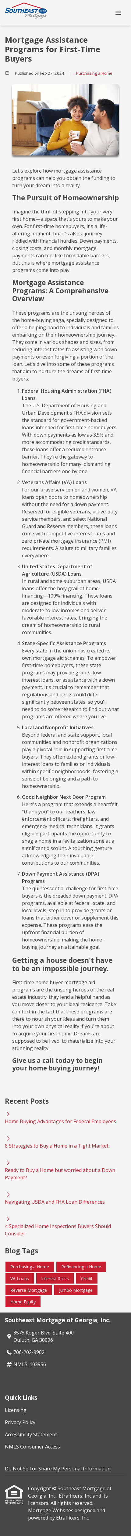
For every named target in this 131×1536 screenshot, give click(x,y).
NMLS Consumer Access (32, 1446)
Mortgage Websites (51, 1510)
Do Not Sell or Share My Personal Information (58, 1468)
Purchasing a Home (94, 73)
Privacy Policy (20, 1422)
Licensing (16, 1410)
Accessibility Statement (31, 1434)
